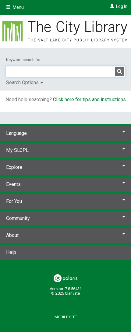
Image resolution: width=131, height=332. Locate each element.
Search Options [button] (23, 82)
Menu (18, 7)
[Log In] (111, 6)
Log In (121, 6)
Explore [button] (14, 167)
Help (11, 252)
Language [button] (16, 133)
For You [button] (14, 201)
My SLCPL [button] (17, 150)
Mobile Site (66, 317)
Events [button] (13, 184)
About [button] (12, 235)
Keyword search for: (24, 59)
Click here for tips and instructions (89, 99)
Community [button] (18, 218)
